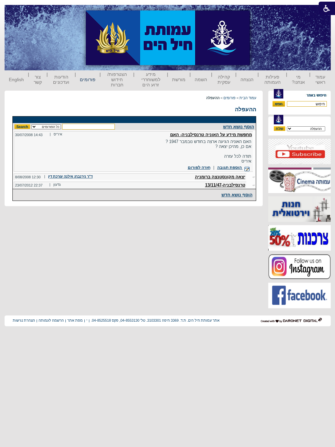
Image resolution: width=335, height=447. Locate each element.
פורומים (88, 79)
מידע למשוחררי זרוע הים (150, 79)
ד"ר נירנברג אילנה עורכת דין (70, 176)
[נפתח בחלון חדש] (299, 162)
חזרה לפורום (199, 167)
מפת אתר (75, 320)
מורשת (178, 79)
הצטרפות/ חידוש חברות (117, 79)
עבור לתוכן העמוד (262, 11)
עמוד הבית (247, 98)
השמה (201, 79)
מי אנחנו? (298, 79)
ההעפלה (245, 109)
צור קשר (38, 79)
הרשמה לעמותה (51, 320)
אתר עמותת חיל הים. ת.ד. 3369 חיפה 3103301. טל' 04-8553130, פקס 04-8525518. (155, 320)
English (16, 79)
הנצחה (247, 79)
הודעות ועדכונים (61, 79)
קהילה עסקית (224, 79)
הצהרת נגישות (24, 320)
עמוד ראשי (320, 79)
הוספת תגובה (230, 167)
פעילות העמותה (272, 79)
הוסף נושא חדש (238, 126)
